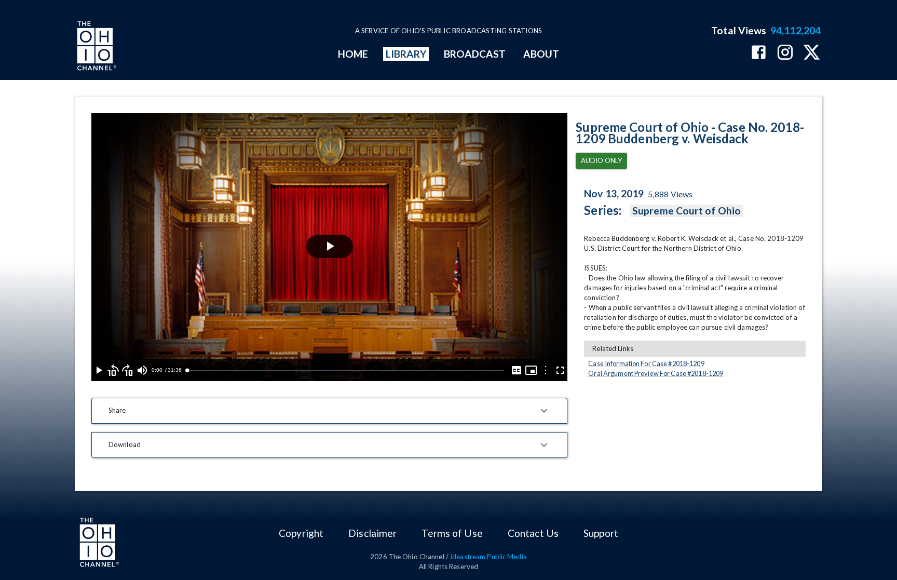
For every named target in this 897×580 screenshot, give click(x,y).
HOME (353, 54)
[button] (329, 410)
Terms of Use (452, 533)
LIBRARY (406, 54)
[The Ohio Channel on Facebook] (759, 53)
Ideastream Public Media (488, 556)
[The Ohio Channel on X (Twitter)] (812, 53)
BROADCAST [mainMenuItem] (475, 54)
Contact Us (533, 533)
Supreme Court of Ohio (686, 211)
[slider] (345, 370)
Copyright (301, 533)
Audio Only (601, 160)
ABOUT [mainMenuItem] (541, 54)
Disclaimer (372, 533)
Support (600, 533)
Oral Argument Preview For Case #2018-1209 (655, 373)
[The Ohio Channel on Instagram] (785, 53)
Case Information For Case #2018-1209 (646, 363)
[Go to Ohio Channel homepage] (95, 47)
